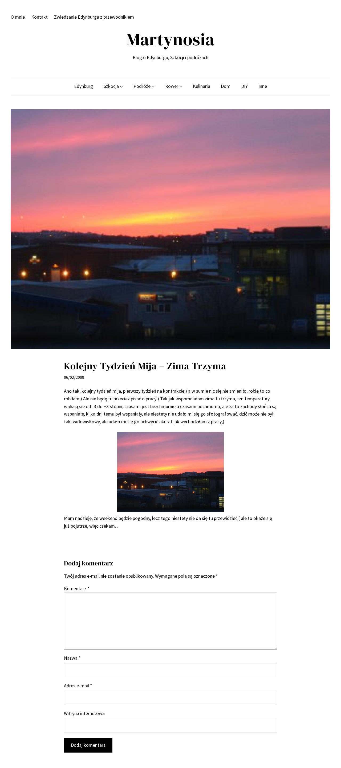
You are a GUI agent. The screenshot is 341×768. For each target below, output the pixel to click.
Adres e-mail (78, 686)
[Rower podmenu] (181, 86)
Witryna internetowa (84, 713)
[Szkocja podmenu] (121, 86)
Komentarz (77, 588)
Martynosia (170, 39)
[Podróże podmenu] (153, 86)
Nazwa (72, 658)
